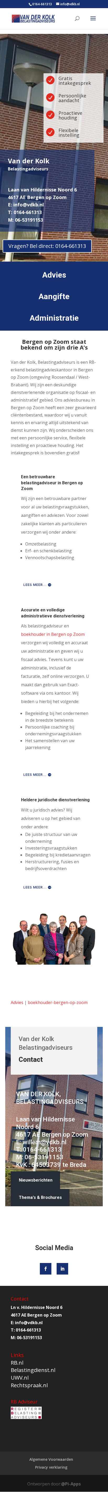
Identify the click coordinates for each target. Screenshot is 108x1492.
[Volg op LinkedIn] (62, 1269)
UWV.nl (20, 1377)
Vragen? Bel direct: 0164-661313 (47, 245)
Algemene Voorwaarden (51, 1459)
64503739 (46, 1164)
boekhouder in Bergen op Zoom (53, 634)
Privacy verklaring (51, 1467)
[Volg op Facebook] (45, 1269)
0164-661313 (42, 4)
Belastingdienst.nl (33, 1370)
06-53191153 (44, 1157)
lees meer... (35, 585)
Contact (31, 1059)
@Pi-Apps (71, 1484)
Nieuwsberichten (35, 1180)
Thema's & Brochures (40, 1197)
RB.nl (17, 1362)
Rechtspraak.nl (29, 1385)
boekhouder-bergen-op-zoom (58, 1002)
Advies (17, 1002)
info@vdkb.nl (28, 204)
